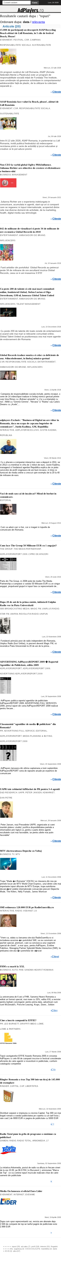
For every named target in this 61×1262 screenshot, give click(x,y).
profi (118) (35, 1246)
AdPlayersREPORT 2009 (13, 554)
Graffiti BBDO (28, 1024)
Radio (18, 911)
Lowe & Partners (10, 1029)
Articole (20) (11, 26)
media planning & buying (37, 736)
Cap (22, 1086)
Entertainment (9, 235)
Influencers (7, 240)
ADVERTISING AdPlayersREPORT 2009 (21, 674)
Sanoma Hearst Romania (39, 970)
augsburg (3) (19, 1249)
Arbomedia (38, 1141)
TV (13, 854)
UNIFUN (44, 614)
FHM (21, 970)
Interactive (7, 430)
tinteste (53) (45, 1246)
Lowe (40, 1024)
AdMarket (48, 793)
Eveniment (6, 40)
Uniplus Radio (50, 609)
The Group (6, 549)
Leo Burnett (11, 1024)
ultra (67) (16, 1251)
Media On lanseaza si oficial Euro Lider (21, 1191)
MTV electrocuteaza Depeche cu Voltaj (21, 851)
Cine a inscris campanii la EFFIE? (18, 1020)
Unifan (14, 614)
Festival (18, 40)
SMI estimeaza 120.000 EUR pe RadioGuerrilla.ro (27, 907)
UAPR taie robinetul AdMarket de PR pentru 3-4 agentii (30, 789)
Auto (15, 970)
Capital (14, 1086)
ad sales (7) (25, 1246)
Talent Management (28, 304)
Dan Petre (6, 798)
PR (1, 731)
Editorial (5, 500)
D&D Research (8, 793)
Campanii (35, 40)
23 (35, 911)
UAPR (21, 793)
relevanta (38, 22)
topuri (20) (16, 1246)
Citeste (56, 92)
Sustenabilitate (41, 45)
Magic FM (36, 609)
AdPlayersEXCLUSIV (27, 430)
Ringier (4, 1086)
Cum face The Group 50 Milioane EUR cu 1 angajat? (28, 545)
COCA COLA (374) (32, 1249)
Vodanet (28, 911)
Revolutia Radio (29, 614)
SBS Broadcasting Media (15, 609)
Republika (6, 435)
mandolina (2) (46, 1249)
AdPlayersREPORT (11, 668)
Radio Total (24, 1141)
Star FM (4, 614)
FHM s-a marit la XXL (12, 966)
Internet (19, 1195)
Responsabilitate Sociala (15, 45)
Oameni (4, 1141)
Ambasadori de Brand (32, 235)
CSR (27, 40)
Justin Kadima (48, 430)
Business (5, 175)
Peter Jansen (33, 793)
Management (19, 175)
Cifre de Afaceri (38, 554)
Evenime (30, 1195)
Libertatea (31, 1086)
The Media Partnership (27, 549)
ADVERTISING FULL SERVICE (19, 731)
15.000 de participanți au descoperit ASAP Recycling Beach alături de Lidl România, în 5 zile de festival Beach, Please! (28, 33)
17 (47, 1141)
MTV (18, 854)
